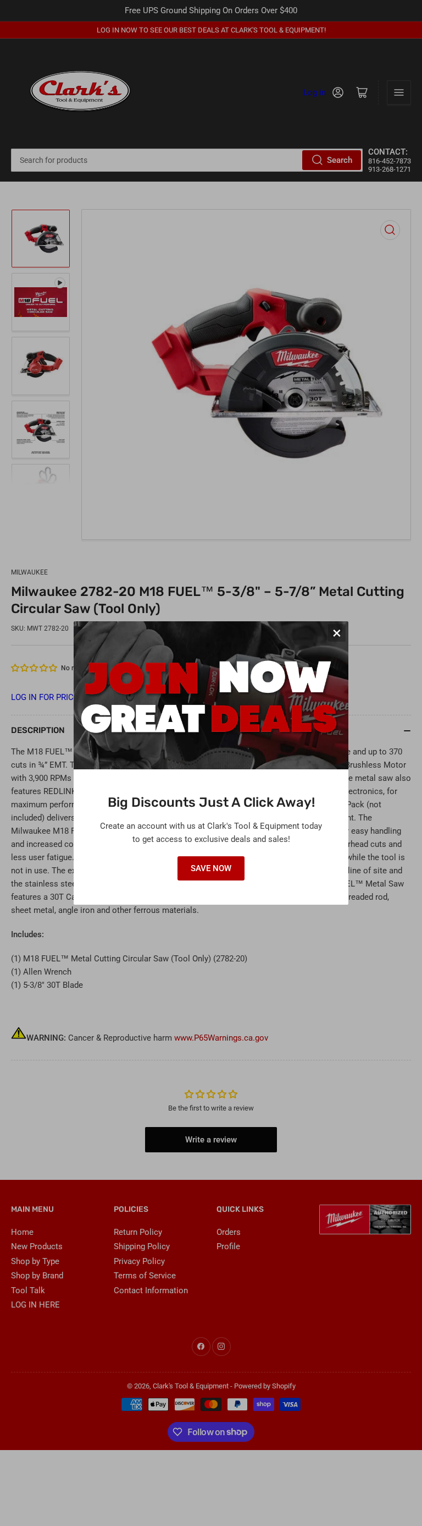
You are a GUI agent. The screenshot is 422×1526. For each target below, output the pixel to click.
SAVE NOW (211, 868)
